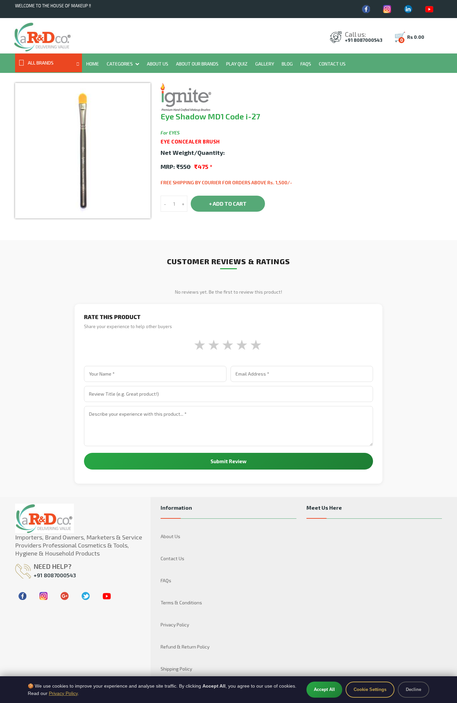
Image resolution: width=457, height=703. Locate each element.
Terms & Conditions (181, 602)
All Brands (41, 63)
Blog (287, 64)
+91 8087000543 (363, 40)
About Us (157, 64)
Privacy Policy (175, 624)
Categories (120, 64)
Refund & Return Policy (185, 646)
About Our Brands (197, 64)
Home (92, 64)
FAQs (305, 64)
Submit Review (228, 461)
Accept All (324, 689)
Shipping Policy (176, 669)
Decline (413, 689)
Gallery (264, 64)
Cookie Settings (370, 689)
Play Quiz (237, 64)
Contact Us (332, 64)
